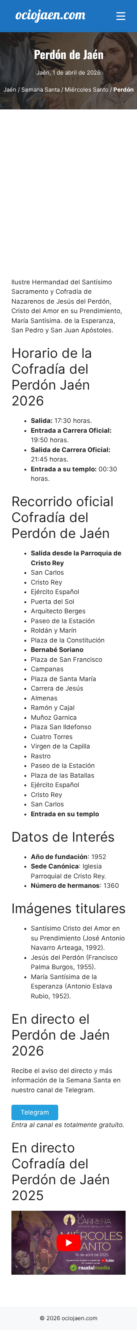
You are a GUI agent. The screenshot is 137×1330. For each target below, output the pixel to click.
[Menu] (120, 16)
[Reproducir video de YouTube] (68, 1243)
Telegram (35, 1112)
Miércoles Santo (86, 89)
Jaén (9, 89)
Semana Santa (40, 89)
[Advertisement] (68, 196)
